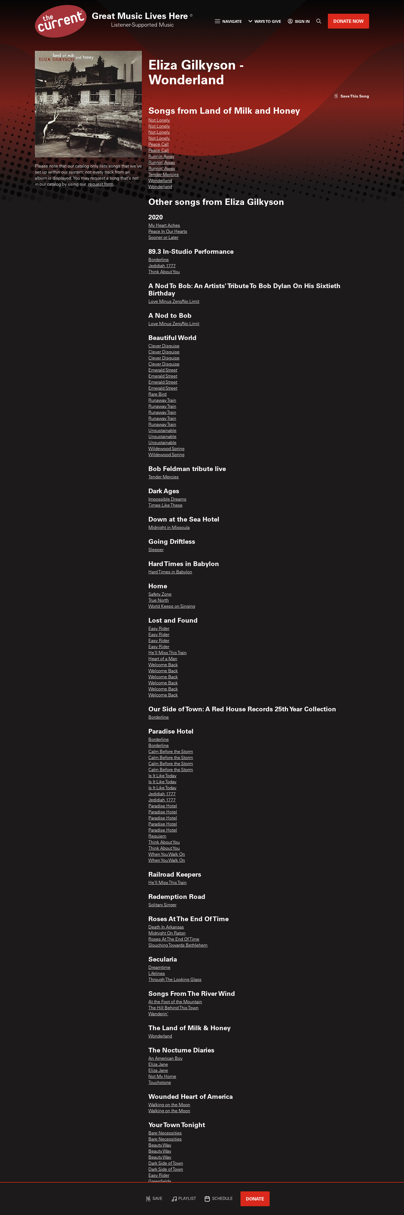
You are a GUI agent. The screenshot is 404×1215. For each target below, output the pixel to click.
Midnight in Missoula (169, 528)
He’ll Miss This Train (167, 883)
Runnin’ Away (161, 163)
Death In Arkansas (166, 927)
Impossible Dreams (167, 499)
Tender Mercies (163, 175)
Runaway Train (162, 401)
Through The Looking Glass (174, 980)
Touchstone (159, 1083)
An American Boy (165, 1059)
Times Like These (165, 505)
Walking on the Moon (169, 1105)
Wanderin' (158, 1014)
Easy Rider (158, 629)
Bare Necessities (165, 1133)
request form (100, 184)
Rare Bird (157, 394)
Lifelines (156, 974)
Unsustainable (162, 431)
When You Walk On (166, 854)
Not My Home (162, 1077)
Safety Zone (159, 594)
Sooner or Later (163, 238)
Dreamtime (159, 968)
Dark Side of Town (165, 1163)
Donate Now (348, 21)
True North (158, 600)
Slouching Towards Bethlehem (177, 945)
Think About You (164, 272)
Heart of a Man (162, 659)
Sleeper (156, 550)
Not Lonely (159, 120)
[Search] (318, 21)
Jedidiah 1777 (162, 266)
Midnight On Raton (167, 933)
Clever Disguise (163, 346)
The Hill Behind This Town (173, 1008)
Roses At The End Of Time (173, 939)
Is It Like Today (162, 776)
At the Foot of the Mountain (175, 1002)
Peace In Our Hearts (167, 232)
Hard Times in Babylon (170, 572)
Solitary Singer (162, 905)
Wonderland (160, 181)
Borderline (158, 260)
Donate (255, 1199)
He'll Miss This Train (167, 653)
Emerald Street (162, 370)
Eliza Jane (158, 1065)
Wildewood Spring (166, 449)
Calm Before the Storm (170, 752)
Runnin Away (161, 157)
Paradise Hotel (162, 806)
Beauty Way (159, 1145)
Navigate (232, 21)
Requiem (157, 836)
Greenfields (159, 1182)
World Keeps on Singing (171, 606)
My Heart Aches (164, 226)
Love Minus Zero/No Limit (173, 302)
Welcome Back (163, 665)
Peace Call (158, 145)
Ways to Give (267, 21)
